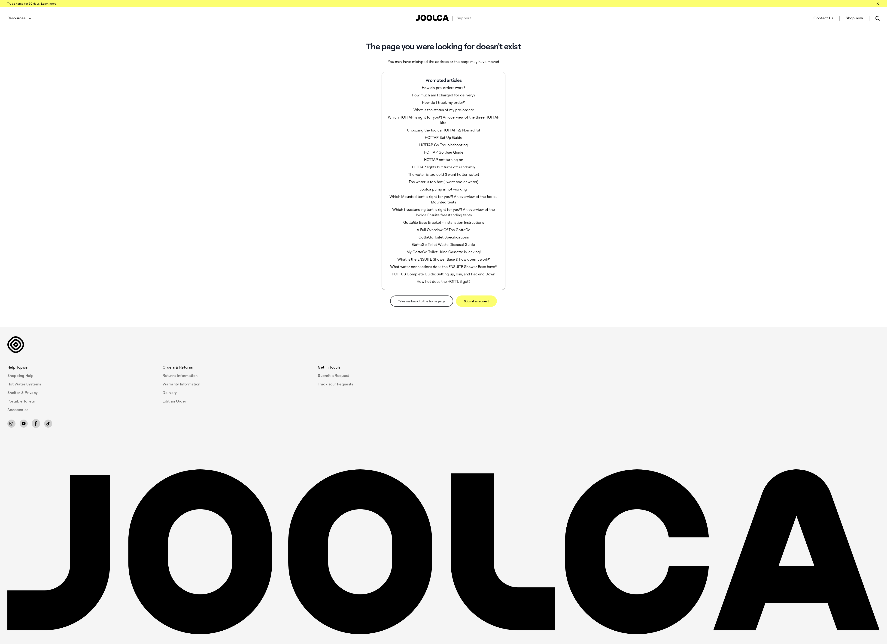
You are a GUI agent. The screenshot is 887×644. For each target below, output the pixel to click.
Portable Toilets (21, 401)
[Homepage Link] (443, 552)
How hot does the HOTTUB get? (443, 281)
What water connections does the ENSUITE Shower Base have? (443, 266)
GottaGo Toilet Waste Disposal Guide (443, 244)
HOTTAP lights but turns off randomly (443, 167)
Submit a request (476, 301)
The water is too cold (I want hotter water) (443, 174)
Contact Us (823, 18)
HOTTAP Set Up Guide (443, 137)
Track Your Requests (335, 384)
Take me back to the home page (421, 301)
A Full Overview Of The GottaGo (444, 229)
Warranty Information (181, 384)
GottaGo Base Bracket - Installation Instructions (443, 222)
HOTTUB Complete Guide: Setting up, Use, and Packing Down (443, 274)
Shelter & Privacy (22, 392)
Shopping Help (20, 375)
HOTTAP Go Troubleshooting (443, 145)
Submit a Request (333, 375)
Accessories (17, 409)
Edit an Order (174, 401)
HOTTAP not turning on (443, 159)
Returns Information (180, 375)
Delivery (170, 392)
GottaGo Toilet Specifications (444, 237)
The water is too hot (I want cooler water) (443, 181)
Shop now (854, 18)
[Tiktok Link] (48, 424)
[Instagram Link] (11, 424)
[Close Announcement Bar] (877, 3)
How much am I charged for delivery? (443, 95)
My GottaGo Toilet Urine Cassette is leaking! (444, 252)
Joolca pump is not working (443, 189)
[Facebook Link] (36, 423)
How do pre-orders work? (443, 87)
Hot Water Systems (24, 384)
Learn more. (49, 3)
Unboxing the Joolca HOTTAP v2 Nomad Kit (443, 130)
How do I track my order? (443, 102)
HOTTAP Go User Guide (443, 152)
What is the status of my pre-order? (443, 109)
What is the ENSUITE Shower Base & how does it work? (443, 259)
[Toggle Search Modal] (877, 18)
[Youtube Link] (24, 424)
